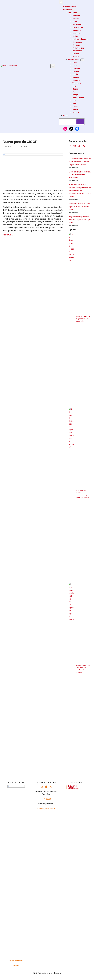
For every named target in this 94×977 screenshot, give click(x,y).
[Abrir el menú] (52, 66)
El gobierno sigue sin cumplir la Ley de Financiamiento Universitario (80, 175)
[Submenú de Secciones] (73, 10)
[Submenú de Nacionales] (78, 13)
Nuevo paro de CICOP (20, 142)
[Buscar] (80, 121)
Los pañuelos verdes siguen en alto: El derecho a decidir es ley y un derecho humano (80, 162)
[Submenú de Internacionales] (82, 60)
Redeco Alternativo (44, 973)
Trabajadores (24, 147)
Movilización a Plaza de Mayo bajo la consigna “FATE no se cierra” (79, 207)
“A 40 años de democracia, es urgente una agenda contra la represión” (83, 493)
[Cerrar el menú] (61, 2)
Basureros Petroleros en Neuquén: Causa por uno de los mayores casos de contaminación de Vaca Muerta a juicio (80, 191)
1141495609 (46, 799)
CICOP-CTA (6, 235)
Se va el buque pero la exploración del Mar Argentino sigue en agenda (83, 668)
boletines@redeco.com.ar (46, 808)
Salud (11, 235)
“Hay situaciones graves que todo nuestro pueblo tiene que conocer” (80, 220)
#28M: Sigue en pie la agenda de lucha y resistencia (83, 318)
